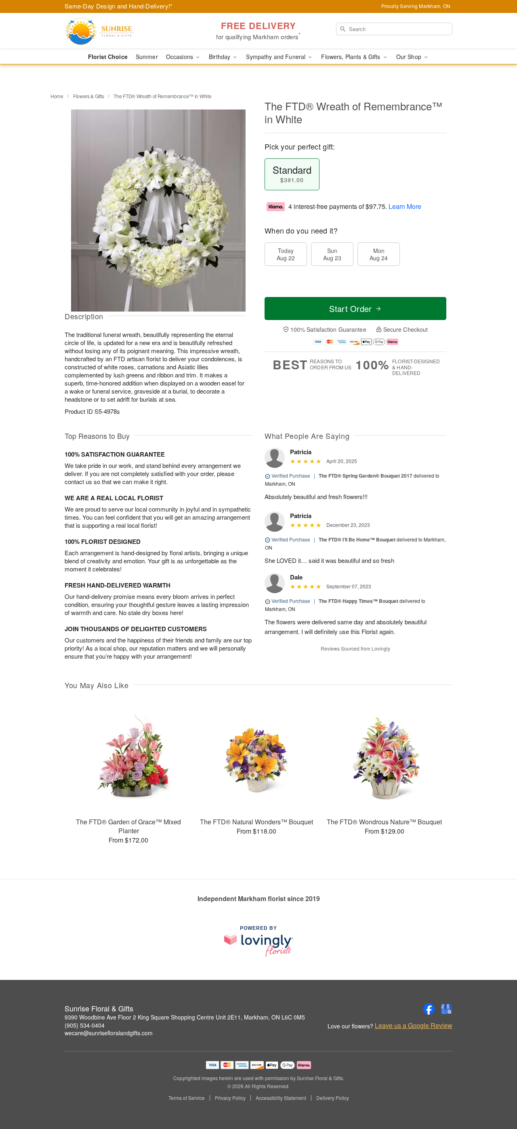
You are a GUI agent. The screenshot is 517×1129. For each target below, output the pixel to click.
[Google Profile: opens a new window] (446, 1009)
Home (56, 96)
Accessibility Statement (281, 1097)
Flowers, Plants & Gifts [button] (351, 57)
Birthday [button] (220, 57)
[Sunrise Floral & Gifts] (123, 31)
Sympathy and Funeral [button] (276, 57)
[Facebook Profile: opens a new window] (429, 1009)
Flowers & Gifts (88, 96)
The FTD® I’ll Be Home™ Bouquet (357, 539)
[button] (496, 1095)
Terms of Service (186, 1097)
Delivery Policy (332, 1097)
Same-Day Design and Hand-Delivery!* (119, 6)
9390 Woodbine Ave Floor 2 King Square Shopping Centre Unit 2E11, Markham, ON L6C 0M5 (185, 1017)
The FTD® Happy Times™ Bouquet (358, 601)
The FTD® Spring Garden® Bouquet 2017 (365, 475)
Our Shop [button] (409, 57)
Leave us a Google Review (413, 1025)
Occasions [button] (180, 57)
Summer (147, 57)
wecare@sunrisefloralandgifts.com (109, 1033)
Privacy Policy (230, 1097)
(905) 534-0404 (85, 1025)
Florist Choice (108, 57)
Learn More (405, 206)
